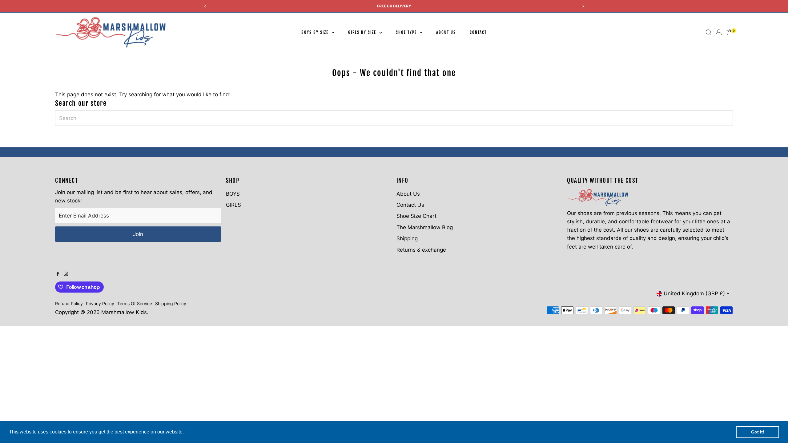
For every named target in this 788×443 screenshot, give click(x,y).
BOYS (233, 194)
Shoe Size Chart (416, 216)
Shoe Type (407, 32)
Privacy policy (100, 303)
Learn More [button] (198, 431)
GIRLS (233, 205)
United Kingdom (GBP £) (694, 293)
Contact (478, 32)
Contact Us (410, 205)
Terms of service (134, 303)
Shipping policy (170, 303)
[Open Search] (708, 32)
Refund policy (69, 303)
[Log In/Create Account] (719, 32)
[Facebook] (58, 274)
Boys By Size (315, 32)
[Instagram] (66, 274)
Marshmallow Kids (124, 312)
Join (138, 234)
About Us (446, 32)
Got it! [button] (757, 431)
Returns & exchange (421, 250)
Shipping (407, 238)
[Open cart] (729, 32)
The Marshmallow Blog (424, 227)
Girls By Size (363, 32)
